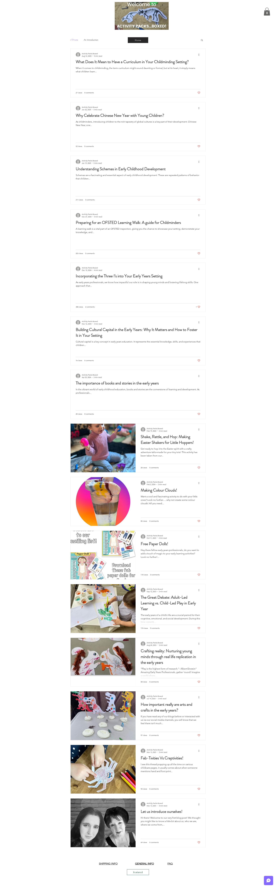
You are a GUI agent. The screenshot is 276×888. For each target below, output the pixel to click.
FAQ (170, 863)
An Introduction (91, 40)
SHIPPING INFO (108, 863)
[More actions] (200, 54)
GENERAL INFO (144, 863)
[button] (267, 12)
